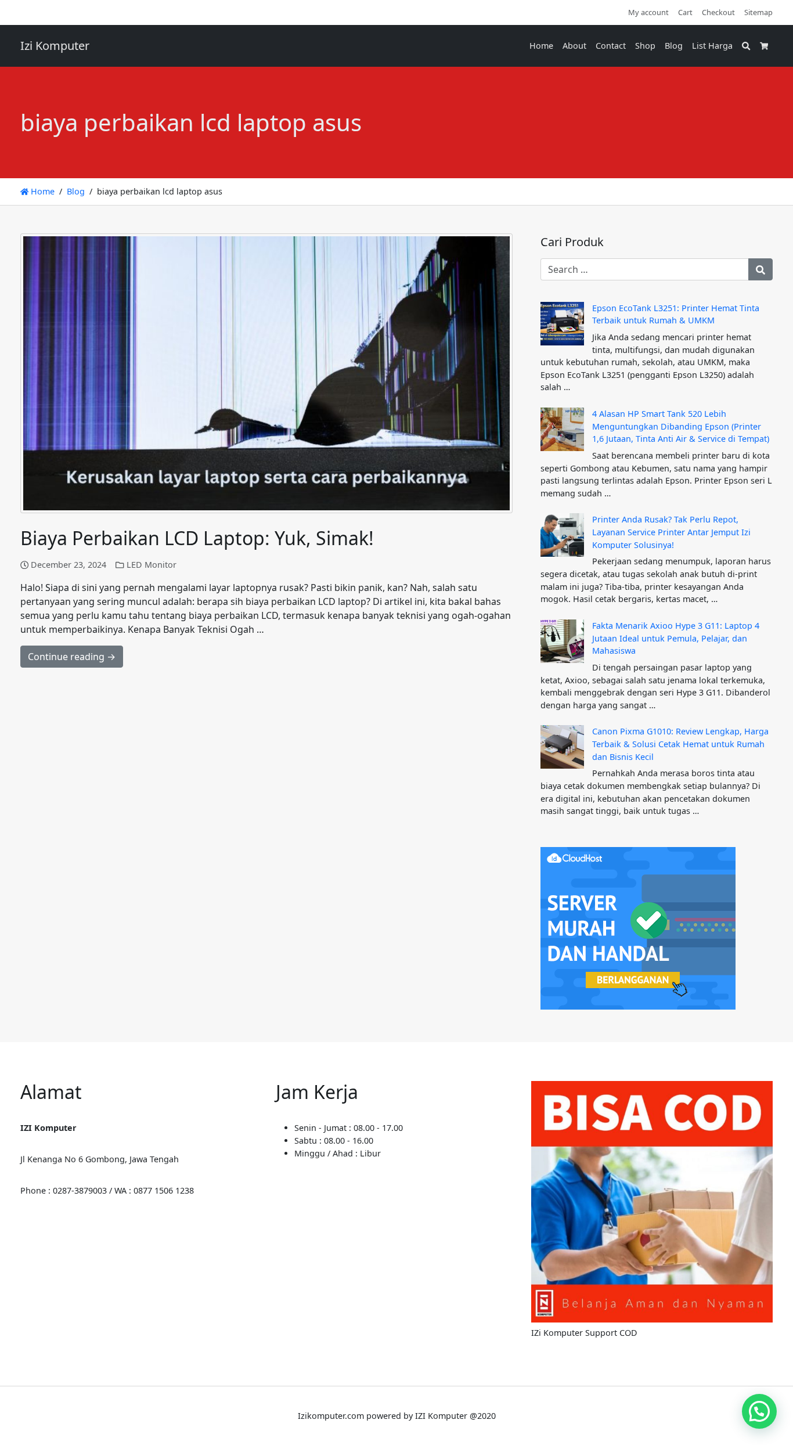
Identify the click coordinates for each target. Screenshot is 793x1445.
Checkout (718, 12)
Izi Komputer (54, 45)
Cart (685, 12)
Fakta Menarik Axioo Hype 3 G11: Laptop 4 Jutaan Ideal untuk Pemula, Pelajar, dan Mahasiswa (675, 638)
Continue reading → (72, 656)
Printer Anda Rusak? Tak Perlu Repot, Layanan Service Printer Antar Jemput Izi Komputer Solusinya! (671, 532)
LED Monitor (151, 564)
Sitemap (758, 12)
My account (648, 12)
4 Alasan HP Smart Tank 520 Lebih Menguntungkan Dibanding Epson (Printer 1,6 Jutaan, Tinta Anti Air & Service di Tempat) (680, 426)
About (574, 45)
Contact (611, 45)
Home (541, 45)
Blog (674, 45)
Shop (645, 45)
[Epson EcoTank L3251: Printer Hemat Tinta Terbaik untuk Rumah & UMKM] (562, 323)
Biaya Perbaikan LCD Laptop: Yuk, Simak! (197, 537)
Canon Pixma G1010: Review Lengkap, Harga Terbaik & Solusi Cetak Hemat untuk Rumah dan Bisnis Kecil (680, 744)
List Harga (712, 45)
